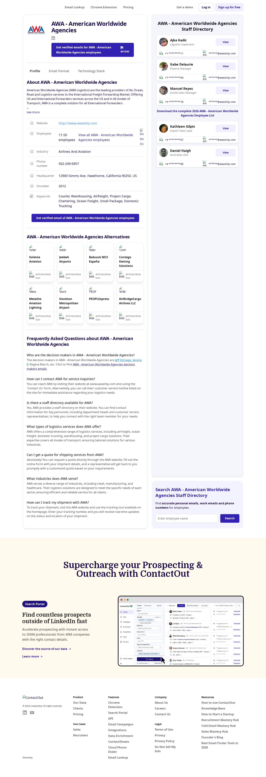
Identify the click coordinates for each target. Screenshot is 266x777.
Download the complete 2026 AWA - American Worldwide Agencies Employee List (197, 113)
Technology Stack (91, 71)
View (226, 42)
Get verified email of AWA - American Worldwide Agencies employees (85, 218)
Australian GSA (179, 155)
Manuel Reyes (181, 88)
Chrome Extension (104, 7)
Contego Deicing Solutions (126, 261)
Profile (35, 71)
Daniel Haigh (180, 150)
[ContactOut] (40, 7)
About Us (161, 703)
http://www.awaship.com (78, 123)
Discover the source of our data (44, 649)
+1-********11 (174, 53)
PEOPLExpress (99, 299)
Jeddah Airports (65, 259)
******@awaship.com (222, 53)
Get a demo (185, 7)
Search (230, 518)
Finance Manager (180, 68)
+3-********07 (174, 139)
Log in (206, 7)
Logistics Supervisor (182, 44)
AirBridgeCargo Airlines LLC (130, 301)
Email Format (59, 71)
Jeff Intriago (123, 360)
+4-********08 (174, 164)
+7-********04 (174, 77)
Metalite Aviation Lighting (35, 303)
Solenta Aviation (35, 259)
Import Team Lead (181, 130)
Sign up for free (229, 7)
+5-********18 (174, 101)
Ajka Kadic (178, 40)
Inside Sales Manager (183, 92)
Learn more (30, 656)
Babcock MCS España (98, 259)
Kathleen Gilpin (182, 126)
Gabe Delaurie (181, 64)
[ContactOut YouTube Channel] (32, 732)
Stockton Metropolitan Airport (68, 303)
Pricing (128, 7)
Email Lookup (75, 7)
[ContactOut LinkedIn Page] (25, 732)
